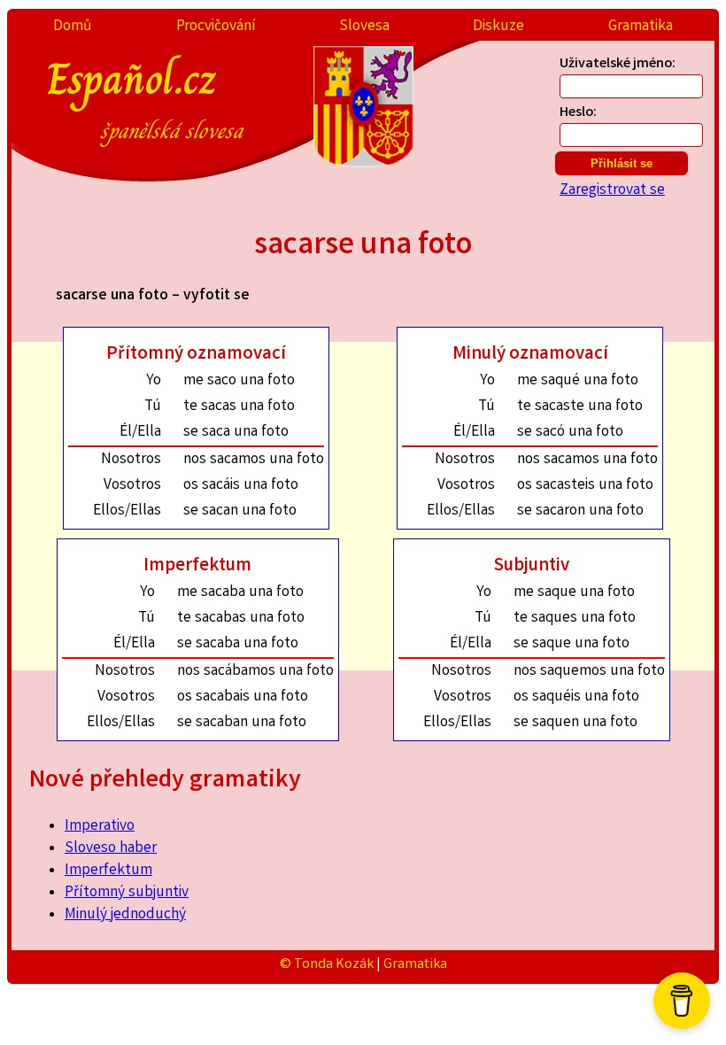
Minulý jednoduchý (125, 915)
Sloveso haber (111, 849)
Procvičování (216, 27)
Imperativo (100, 827)
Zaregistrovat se (612, 191)
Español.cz (145, 96)
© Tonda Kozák (327, 965)
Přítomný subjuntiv (127, 893)
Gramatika (640, 27)
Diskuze (498, 27)
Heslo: (578, 113)
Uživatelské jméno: (618, 64)
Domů (72, 27)
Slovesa (364, 27)
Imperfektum (108, 871)
